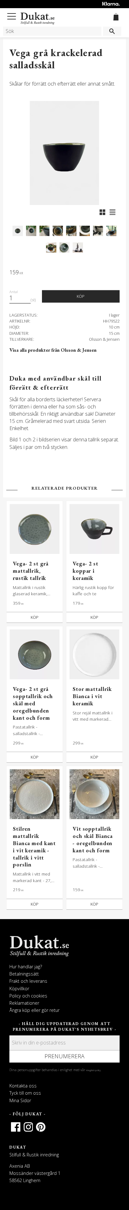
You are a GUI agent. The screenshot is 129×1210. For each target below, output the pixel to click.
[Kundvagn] (115, 18)
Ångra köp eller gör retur (34, 1010)
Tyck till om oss (25, 1093)
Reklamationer (24, 1003)
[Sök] (112, 31)
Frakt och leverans (28, 981)
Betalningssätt (24, 974)
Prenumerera (64, 1056)
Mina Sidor (20, 1100)
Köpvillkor (19, 989)
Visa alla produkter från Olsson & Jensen (52, 350)
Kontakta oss (23, 1086)
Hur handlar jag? (25, 967)
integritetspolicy (93, 1070)
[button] (12, 15)
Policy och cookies (28, 996)
